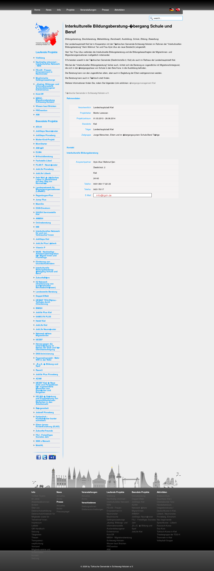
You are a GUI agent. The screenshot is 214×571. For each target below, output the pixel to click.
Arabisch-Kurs (163, 495)
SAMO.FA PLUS (43, 316)
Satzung (35, 531)
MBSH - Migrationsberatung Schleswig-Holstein (45, 100)
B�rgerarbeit (42, 408)
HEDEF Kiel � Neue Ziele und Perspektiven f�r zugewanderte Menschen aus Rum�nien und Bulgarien (47, 387)
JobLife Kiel (41, 324)
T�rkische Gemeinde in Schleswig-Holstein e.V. (87, 92)
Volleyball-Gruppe (165, 540)
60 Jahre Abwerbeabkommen (40, 500)
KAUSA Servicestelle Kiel (46, 213)
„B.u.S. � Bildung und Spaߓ (47, 364)
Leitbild (34, 525)
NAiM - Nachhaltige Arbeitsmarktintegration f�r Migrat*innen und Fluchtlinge (47, 254)
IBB (37, 226)
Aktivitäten (120, 9)
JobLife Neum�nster (46, 329)
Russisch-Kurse (164, 525)
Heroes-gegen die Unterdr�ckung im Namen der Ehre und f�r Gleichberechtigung (48, 346)
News (48, 9)
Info (59, 9)
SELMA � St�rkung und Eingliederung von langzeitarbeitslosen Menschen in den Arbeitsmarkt (47, 400)
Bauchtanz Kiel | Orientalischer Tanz (165, 500)
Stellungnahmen (89, 506)
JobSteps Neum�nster (47, 130)
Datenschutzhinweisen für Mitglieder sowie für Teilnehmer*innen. (43, 516)
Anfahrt (34, 504)
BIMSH (39, 308)
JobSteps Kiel (42, 239)
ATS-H (39, 126)
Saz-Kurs (161, 528)
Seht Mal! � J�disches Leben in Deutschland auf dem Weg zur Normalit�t (47, 180)
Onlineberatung (43, 222)
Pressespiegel (63, 511)
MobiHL (39, 445)
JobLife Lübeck (43, 173)
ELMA (39, 152)
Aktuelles (61, 495)
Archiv (59, 498)
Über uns (35, 507)
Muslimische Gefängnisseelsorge (45, 78)
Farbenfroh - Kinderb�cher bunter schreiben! (46, 418)
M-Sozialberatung (44, 156)
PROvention (41, 110)
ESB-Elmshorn (43, 208)
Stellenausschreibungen (92, 509)
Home (37, 9)
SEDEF (39, 339)
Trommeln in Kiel (164, 537)
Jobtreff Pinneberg (45, 412)
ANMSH (39, 218)
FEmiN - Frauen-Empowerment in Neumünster (44, 71)
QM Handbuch (37, 528)
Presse (105, 9)
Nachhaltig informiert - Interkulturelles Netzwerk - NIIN (48, 63)
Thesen (34, 537)
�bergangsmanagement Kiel (142, 82)
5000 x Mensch (43, 440)
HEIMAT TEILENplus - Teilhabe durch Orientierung (46, 302)
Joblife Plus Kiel (44, 312)
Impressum (36, 522)
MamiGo (40, 203)
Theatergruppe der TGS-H (168, 534)
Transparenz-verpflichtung (37, 542)
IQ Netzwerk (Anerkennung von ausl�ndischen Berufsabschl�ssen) (46, 284)
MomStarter (41, 143)
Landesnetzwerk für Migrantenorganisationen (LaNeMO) (48, 189)
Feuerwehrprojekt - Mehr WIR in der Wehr (47, 358)
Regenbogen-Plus (44, 195)
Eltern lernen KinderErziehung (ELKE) (48, 425)
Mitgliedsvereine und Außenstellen (40, 551)
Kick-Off (39, 93)
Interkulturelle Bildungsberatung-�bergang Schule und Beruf (46, 270)
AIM (37, 114)
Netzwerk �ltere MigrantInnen (43, 334)
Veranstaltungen (88, 9)
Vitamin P (40, 247)
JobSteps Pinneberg (45, 135)
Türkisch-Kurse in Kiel (167, 531)
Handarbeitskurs (164, 504)
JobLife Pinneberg (45, 169)
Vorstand (35, 546)
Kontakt (35, 555)
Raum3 (39, 370)
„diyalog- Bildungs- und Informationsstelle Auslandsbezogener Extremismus (47, 87)
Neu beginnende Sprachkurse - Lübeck (167, 521)
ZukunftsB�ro (43, 277)
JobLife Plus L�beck (46, 243)
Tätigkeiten (36, 534)
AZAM (39, 378)
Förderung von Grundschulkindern (45, 262)
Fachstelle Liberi (44, 160)
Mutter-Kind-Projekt (45, 139)
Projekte (70, 9)
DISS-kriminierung (45, 353)
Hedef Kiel (41, 320)
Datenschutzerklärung (41, 510)
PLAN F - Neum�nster (46, 164)
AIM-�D (40, 147)
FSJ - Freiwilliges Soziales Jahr (44, 435)
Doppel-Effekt (42, 295)
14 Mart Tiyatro (38, 495)
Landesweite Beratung (46, 291)
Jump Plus (41, 199)
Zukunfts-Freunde (44, 430)
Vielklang (40, 57)
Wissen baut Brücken (46, 106)
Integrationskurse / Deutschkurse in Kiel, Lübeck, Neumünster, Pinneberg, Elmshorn (166, 512)
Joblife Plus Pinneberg (47, 374)
